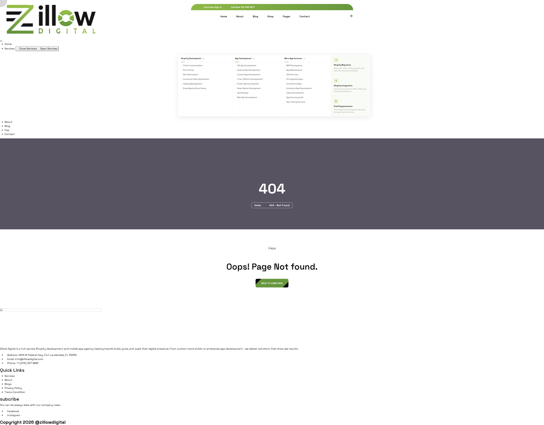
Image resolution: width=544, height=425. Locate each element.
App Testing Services (295, 102)
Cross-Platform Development (250, 79)
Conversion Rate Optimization (196, 79)
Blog (255, 16)
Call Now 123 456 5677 (242, 7)
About (240, 16)
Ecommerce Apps (294, 84)
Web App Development (247, 97)
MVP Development (294, 65)
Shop (270, 16)
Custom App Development (248, 74)
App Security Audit (294, 97)
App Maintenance (294, 70)
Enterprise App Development (299, 88)
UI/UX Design (242, 93)
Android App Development (248, 70)
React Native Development (249, 88)
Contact (304, 16)
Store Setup (188, 70)
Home (223, 16)
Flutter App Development (248, 84)
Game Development (295, 93)
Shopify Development (191, 58)
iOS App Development (246, 65)
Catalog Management (192, 84)
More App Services (293, 58)
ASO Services (292, 74)
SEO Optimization (190, 74)
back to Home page (272, 283)
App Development (243, 58)
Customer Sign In (212, 7)
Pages (286, 16)
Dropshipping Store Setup (194, 88)
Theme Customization (193, 65)
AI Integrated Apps (294, 79)
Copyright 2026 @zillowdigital (33, 422)
